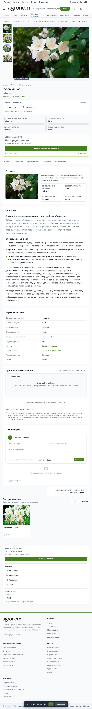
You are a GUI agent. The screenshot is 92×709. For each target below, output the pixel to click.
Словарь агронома (54, 658)
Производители (53, 662)
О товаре (7, 161)
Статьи (33, 2)
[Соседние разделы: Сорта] (32, 21)
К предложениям (46, 559)
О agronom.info (8, 683)
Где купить (47, 161)
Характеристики (32, 161)
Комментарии (60, 161)
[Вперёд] (77, 501)
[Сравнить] (27, 511)
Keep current (60, 704)
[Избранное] (75, 9)
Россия (44, 359)
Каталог (16, 2)
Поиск (49, 672)
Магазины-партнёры (55, 665)
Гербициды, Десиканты (34, 15)
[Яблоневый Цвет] (16, 515)
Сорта (28, 21)
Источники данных (10, 686)
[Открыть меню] (4, 8)
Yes (51, 704)
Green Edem (29, 409)
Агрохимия (51, 626)
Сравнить (83, 153)
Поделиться (13, 580)
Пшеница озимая (9, 648)
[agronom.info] (19, 8)
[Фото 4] (7, 58)
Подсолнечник (52, 15)
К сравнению (14, 575)
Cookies (78, 706)
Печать (11, 584)
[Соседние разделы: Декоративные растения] (56, 21)
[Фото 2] (7, 38)
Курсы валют (52, 669)
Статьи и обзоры (53, 648)
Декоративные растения (44, 21)
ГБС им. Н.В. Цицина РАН (51, 350)
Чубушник (63, 21)
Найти (65, 9)
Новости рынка (53, 651)
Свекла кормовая (9, 658)
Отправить (79, 460)
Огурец (85, 15)
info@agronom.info (13, 635)
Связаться (7, 697)
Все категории (53, 637)
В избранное (12, 153)
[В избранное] (27, 507)
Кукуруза (23, 15)
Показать (47, 355)
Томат (15, 15)
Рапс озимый (8, 665)
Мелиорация (52, 633)
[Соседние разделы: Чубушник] (68, 21)
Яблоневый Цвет (11, 527)
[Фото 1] (7, 28)
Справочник (43, 2)
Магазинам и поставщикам (13, 689)
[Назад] (72, 501)
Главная (7, 2)
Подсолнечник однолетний (13, 655)
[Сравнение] (80, 9)
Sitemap (86, 706)
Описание (19, 161)
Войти (49, 460)
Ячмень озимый (9, 662)
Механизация (52, 630)
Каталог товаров (17, 21)
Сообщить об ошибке (16, 481)
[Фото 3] (7, 48)
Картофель (64, 15)
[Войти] (86, 9)
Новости (25, 2)
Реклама (6, 693)
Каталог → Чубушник (50, 346)
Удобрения (75, 15)
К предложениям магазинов (45, 148)
